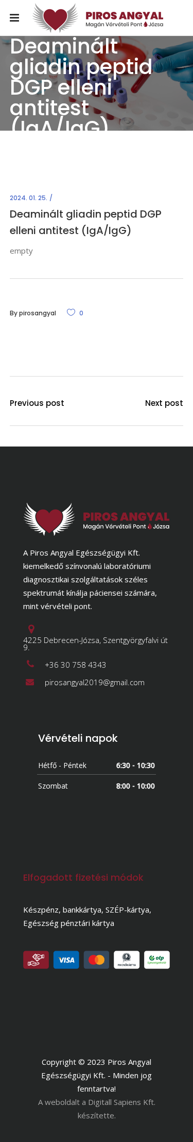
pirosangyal (37, 313)
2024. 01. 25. (28, 197)
